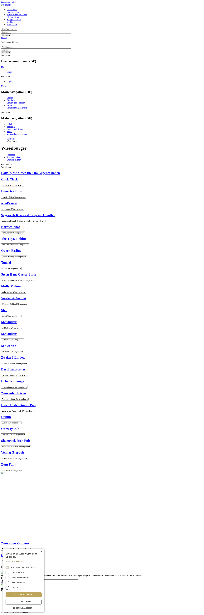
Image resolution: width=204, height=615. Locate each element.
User (3, 67)
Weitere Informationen (15, 561)
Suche (4, 37)
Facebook (11, 155)
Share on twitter (14, 160)
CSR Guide (12, 9)
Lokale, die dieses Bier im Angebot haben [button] (30, 173)
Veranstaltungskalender (17, 108)
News (9, 105)
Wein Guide (12, 24)
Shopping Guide (14, 19)
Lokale (10, 98)
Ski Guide (11, 22)
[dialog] (23, 580)
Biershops (11, 100)
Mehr (3, 86)
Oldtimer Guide (13, 17)
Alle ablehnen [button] (23, 602)
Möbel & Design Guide (17, 14)
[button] (24, 607)
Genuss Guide (13, 12)
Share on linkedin (14, 157)
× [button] (41, 552)
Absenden (6, 35)
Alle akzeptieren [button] (23, 595)
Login (9, 72)
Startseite (11, 139)
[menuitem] (105, 9)
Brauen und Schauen (16, 103)
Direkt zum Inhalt (9, 2)
